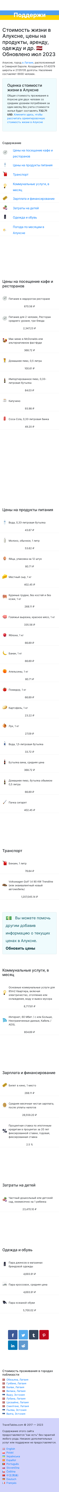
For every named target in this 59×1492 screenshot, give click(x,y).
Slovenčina (12, 1467)
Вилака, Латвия (15, 1391)
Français (11, 1482)
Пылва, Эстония (16, 1409)
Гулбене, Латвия (16, 1383)
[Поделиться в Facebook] (12, 1334)
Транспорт (20, 174)
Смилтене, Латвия (17, 1406)
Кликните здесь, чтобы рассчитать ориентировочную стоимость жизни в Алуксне (26, 118)
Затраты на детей (26, 208)
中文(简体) (12, 1475)
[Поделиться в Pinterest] (44, 1334)
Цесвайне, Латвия (17, 1402)
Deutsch (11, 1479)
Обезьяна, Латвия (17, 1379)
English (10, 1448)
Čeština (10, 1471)
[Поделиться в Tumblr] (33, 1334)
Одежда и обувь (25, 217)
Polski (10, 1452)
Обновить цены (20, 948)
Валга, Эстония (15, 1413)
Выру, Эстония (15, 1394)
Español (11, 1460)
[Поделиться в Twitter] (23, 1334)
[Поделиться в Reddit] (23, 1345)
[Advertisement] (29, 261)
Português (12, 1463)
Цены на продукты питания (33, 165)
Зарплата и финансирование (34, 199)
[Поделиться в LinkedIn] (12, 1345)
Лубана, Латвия (15, 1398)
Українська (13, 1456)
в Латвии (27, 62)
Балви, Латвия (15, 1387)
